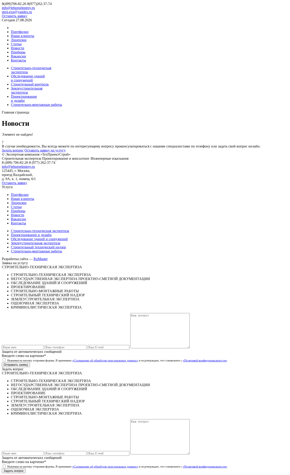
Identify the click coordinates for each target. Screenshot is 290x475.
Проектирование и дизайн (31, 235)
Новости (17, 48)
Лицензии (19, 40)
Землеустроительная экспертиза (35, 243)
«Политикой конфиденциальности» (205, 360)
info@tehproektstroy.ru (18, 8)
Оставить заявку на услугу (45, 150)
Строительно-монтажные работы (36, 251)
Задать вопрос (13, 150)
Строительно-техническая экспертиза (40, 231)
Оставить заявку (14, 16)
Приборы (18, 52)
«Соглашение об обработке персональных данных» (105, 360)
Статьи (16, 44)
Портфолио (20, 32)
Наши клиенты (22, 36)
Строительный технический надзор (38, 247)
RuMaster (41, 259)
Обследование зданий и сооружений (39, 239)
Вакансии (18, 56)
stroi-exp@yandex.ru (17, 12)
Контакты (18, 60)
